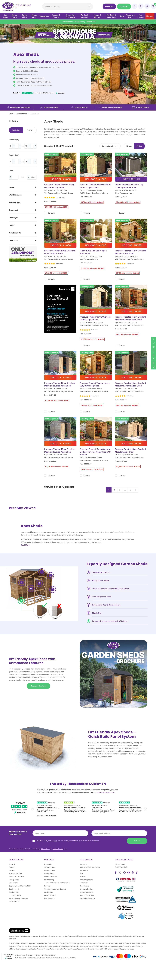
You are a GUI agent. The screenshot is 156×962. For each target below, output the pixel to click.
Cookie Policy (13, 883)
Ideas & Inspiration (86, 880)
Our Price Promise (15, 895)
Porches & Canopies (84, 16)
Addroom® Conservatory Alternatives (57, 883)
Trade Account (14, 901)
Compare (51, 213)
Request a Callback (86, 892)
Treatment (13, 210)
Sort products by (109, 146)
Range (11, 187)
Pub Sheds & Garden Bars (111, 16)
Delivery (12, 870)
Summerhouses (49, 867)
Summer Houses (14, 16)
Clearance (149, 16)
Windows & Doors (130, 16)
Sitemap (30, 955)
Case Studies (84, 886)
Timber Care (84, 883)
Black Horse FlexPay (87, 895)
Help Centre (84, 870)
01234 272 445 (23, 5)
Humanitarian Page (15, 873)
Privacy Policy (45, 849)
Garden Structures (50, 876)
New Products (141, 16)
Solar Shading (49, 880)
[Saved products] (134, 6)
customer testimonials (106, 792)
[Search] (89, 6)
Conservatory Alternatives (70, 16)
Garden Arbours (49, 895)
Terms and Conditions (16, 876)
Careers (11, 867)
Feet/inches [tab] (16, 130)
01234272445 (120, 864)
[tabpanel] (23, 152)
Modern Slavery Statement (18, 898)
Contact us (83, 864)
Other (122, 16)
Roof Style (13, 218)
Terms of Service (58, 849)
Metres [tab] (29, 130)
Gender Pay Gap (14, 889)
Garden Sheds (34, 16)
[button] (124, 6)
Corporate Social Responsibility (20, 886)
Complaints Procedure (87, 898)
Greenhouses (44, 16)
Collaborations (14, 892)
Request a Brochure (38, 686)
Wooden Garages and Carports (55, 889)
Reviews (82, 876)
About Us (12, 864)
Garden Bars (48, 892)
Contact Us (109, 6)
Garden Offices (24, 16)
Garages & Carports (97, 16)
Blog (81, 873)
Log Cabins (5, 16)
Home (11, 114)
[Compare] (141, 6)
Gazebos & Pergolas (56, 16)
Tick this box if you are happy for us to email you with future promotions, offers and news (67, 841)
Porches (47, 886)
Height (12, 225)
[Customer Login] (147, 6)
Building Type (14, 202)
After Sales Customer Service (90, 867)
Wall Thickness (15, 195)
